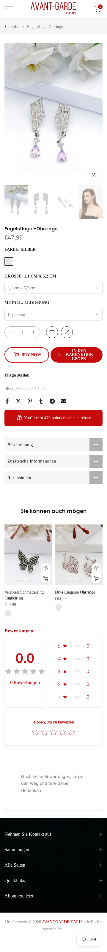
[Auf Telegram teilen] (52, 401)
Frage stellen (16, 375)
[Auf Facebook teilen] (7, 401)
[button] (75, 646)
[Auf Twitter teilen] (18, 401)
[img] (25, 672)
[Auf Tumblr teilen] (41, 401)
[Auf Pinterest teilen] (29, 401)
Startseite (11, 26)
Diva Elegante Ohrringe (75, 592)
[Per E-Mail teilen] (63, 401)
